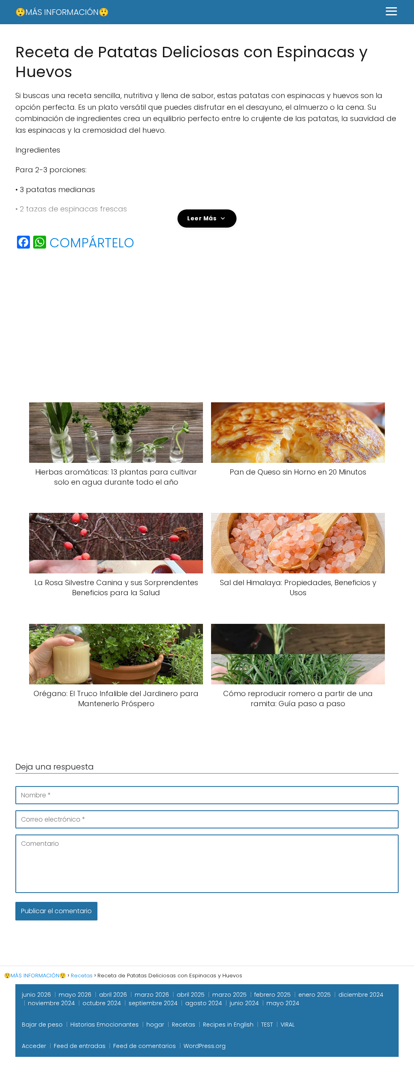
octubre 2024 (101, 1003)
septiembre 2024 (153, 1003)
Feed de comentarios (144, 1046)
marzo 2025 (229, 995)
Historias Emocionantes (104, 1025)
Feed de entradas (80, 1046)
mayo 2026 (75, 995)
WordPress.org (205, 1046)
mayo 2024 (282, 1003)
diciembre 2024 (360, 995)
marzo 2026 (152, 995)
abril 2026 (113, 995)
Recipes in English (228, 1025)
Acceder (34, 1046)
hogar (155, 1025)
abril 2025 (191, 995)
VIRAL (288, 1025)
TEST (267, 1025)
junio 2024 (244, 1003)
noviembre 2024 (51, 1003)
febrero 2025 (272, 995)
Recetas (183, 1025)
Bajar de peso (42, 1025)
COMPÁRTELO (91, 242)
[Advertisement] (207, 316)
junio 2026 (36, 995)
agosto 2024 (203, 1003)
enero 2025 (314, 995)
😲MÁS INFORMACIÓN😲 (62, 12)
